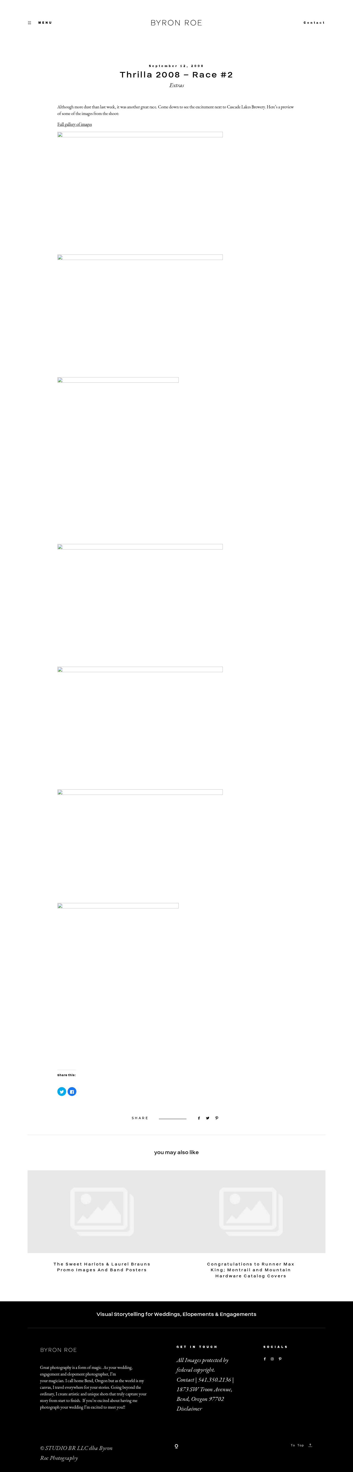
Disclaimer (189, 1408)
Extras (176, 85)
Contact (314, 22)
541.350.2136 (214, 1379)
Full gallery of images (74, 124)
